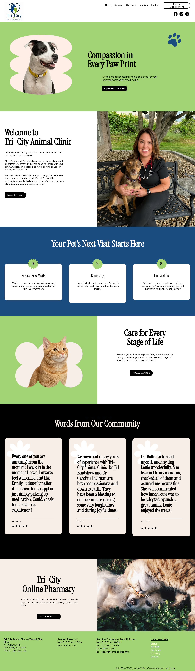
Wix (173, 668)
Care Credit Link (159, 639)
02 (97, 263)
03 (161, 263)
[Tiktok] (181, 14)
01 (33, 263)
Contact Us (161, 275)
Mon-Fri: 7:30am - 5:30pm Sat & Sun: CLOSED (70, 642)
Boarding (97, 275)
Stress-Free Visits (33, 275)
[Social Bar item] (187, 14)
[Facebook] (176, 14)
